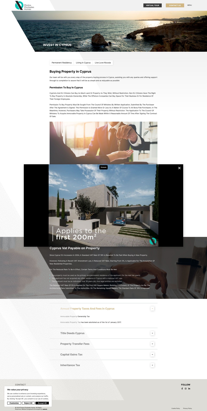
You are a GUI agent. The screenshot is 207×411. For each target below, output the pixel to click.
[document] (103, 205)
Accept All (42, 403)
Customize (14, 403)
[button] (179, 168)
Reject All (28, 403)
